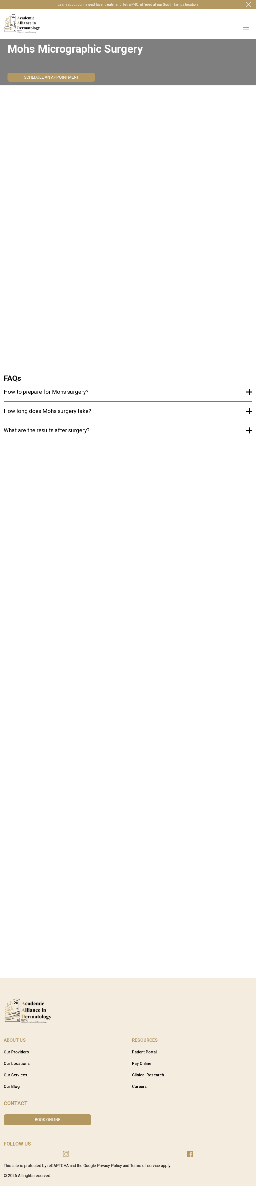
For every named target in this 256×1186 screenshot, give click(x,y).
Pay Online (141, 1063)
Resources (145, 1040)
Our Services (15, 1075)
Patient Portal (144, 1052)
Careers (139, 1086)
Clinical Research (148, 1075)
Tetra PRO (130, 4)
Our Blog (12, 1086)
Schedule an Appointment (51, 77)
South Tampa (173, 4)
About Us (15, 1040)
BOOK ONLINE (47, 1119)
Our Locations (17, 1063)
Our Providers (16, 1052)
